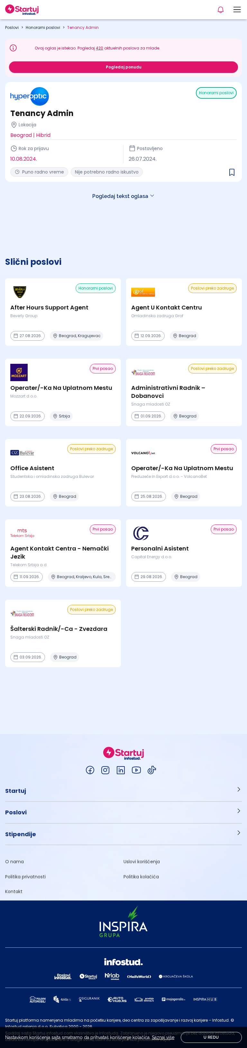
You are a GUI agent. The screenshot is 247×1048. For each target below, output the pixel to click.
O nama (14, 861)
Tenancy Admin (83, 27)
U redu (211, 1037)
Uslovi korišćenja (142, 861)
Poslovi (12, 27)
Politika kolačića (141, 876)
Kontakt (14, 891)
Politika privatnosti (25, 876)
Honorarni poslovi (43, 27)
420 (99, 48)
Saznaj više (163, 1037)
